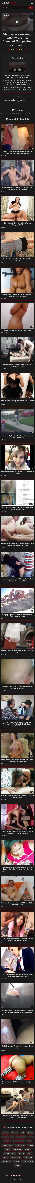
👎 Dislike (21, 49)
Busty (29, 1153)
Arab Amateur (28, 1157)
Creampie (14, 1133)
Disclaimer (29, 1178)
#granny (19, 100)
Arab (22, 1133)
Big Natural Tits (20, 1145)
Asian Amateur (17, 1149)
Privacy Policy (7, 1178)
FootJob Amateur (7, 1145)
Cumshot (21, 1153)
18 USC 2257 (18, 1179)
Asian (29, 1141)
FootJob (17, 1165)
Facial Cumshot (15, 1157)
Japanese (5, 1133)
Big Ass (27, 1149)
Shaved (16, 1161)
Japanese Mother (8, 1137)
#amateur (7, 100)
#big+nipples (27, 100)
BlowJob (30, 1133)
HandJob (7, 1141)
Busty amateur (6, 1161)
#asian (13, 100)
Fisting (7, 1149)
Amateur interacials (9, 1153)
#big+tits (17, 101)
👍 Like (12, 49)
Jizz (9, 3)
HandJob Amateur (28, 1161)
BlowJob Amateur (18, 1141)
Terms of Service (18, 1178)
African (5, 1157)
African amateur (21, 1137)
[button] (32, 3)
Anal (31, 1137)
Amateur (30, 1145)
